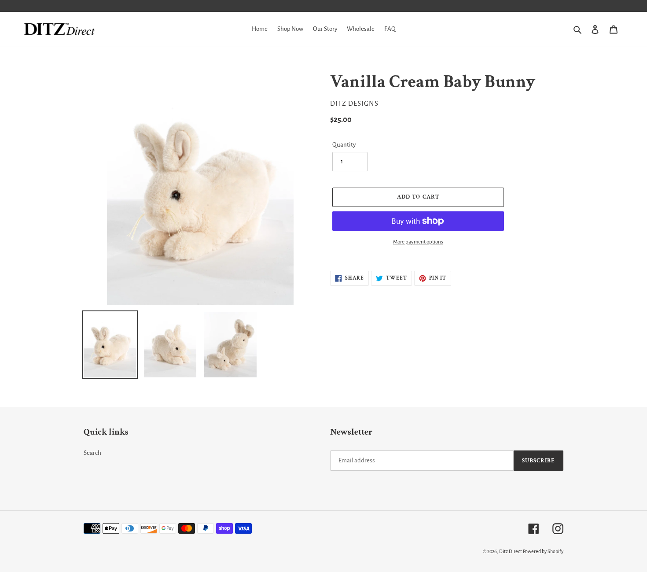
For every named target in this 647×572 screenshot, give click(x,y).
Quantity (344, 144)
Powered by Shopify (543, 551)
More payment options (418, 242)
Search (92, 453)
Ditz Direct (510, 551)
